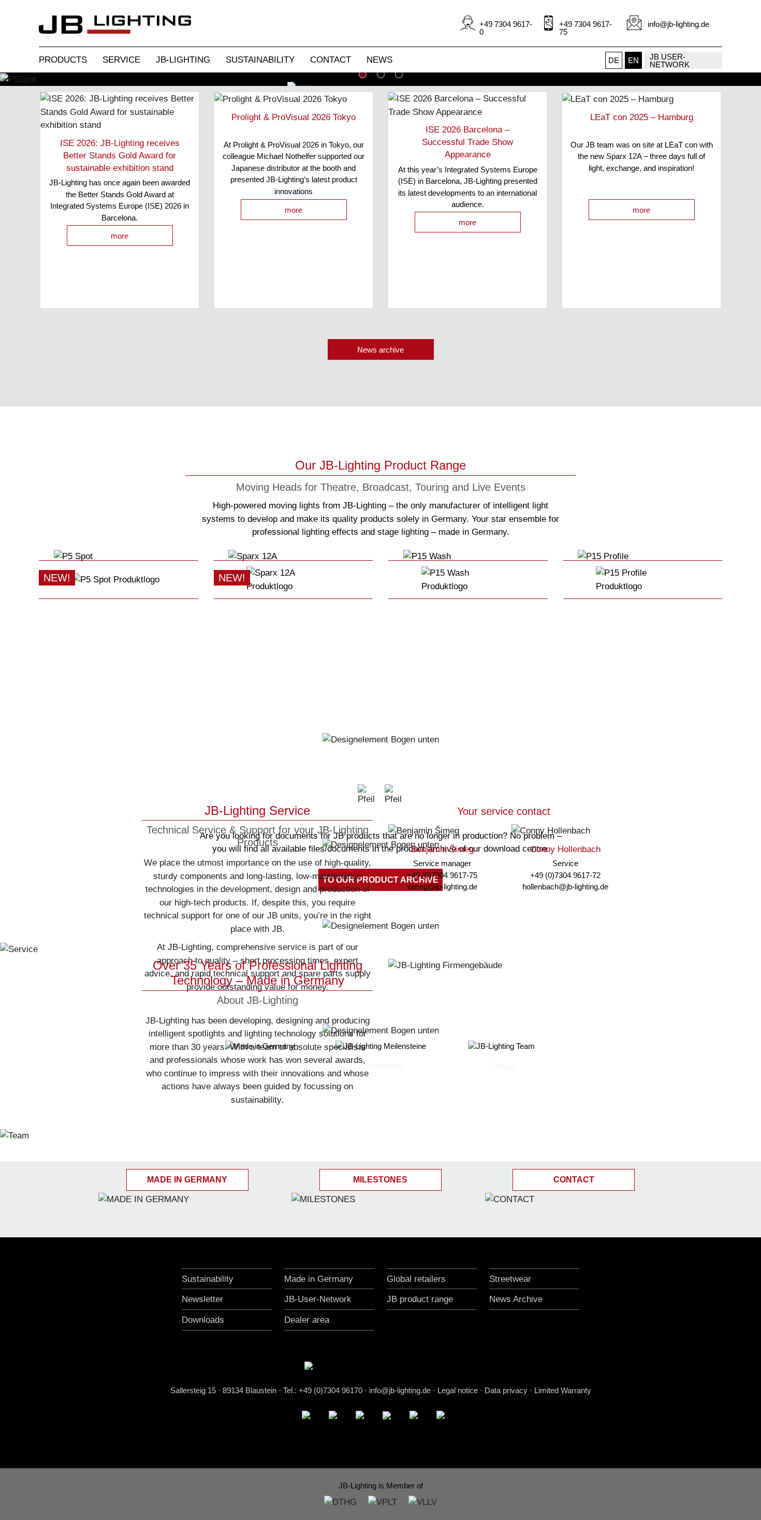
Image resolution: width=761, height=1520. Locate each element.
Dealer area (306, 1320)
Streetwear (510, 1279)
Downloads (203, 1320)
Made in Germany (318, 1279)
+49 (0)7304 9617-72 (565, 875)
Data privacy (506, 1390)
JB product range (420, 1299)
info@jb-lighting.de (400, 1390)
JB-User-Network (318, 1299)
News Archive (516, 1299)
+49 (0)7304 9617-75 (442, 875)
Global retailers (416, 1279)
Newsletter (202, 1299)
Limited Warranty (562, 1390)
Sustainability (207, 1279)
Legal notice (457, 1390)
